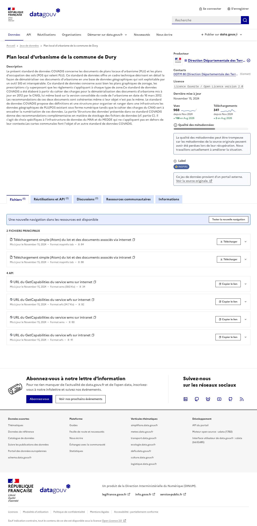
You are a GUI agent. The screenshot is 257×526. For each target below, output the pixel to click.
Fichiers (17, 199)
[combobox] (210, 20)
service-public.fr (171, 494)
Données (14, 35)
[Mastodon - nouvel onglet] (197, 399)
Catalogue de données (21, 438)
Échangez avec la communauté (87, 444)
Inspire (183, 167)
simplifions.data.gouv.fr (144, 425)
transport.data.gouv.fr (144, 438)
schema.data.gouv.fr (20, 457)
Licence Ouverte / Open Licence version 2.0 (208, 86)
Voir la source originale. (192, 181)
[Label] (175, 161)
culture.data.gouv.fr (142, 457)
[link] (210, 9)
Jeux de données (29, 46)
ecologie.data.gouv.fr (143, 444)
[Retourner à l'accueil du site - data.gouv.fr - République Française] (55, 490)
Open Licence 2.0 (112, 521)
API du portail (200, 425)
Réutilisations (46, 35)
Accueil (10, 46)
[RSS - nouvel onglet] (242, 399)
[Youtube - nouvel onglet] (219, 399)
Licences (13, 512)
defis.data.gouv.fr (141, 451)
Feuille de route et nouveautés (86, 432)
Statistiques (76, 451)
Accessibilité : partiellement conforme (136, 512)
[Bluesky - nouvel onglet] (208, 399)
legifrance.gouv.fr (114, 494)
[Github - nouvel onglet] (230, 399)
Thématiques (15, 425)
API (29, 35)
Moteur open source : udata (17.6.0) (212, 432)
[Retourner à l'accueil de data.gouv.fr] (45, 14)
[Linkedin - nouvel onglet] (186, 399)
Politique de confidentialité (69, 512)
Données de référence (21, 432)
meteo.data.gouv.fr (142, 432)
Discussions (87, 199)
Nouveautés (142, 35)
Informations (169, 199)
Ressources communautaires (128, 199)
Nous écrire (164, 35)
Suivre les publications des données (28, 444)
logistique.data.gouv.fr (144, 464)
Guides (73, 425)
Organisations (71, 35)
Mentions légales (99, 512)
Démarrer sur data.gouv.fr (105, 35)
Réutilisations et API (51, 199)
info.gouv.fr (143, 494)
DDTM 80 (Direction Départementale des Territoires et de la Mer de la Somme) (206, 74)
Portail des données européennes (27, 451)
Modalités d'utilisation (35, 512)
